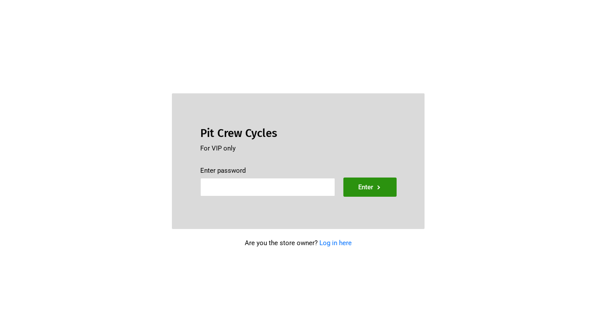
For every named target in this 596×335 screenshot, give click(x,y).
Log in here (335, 243)
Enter (365, 187)
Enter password (223, 170)
